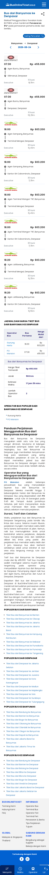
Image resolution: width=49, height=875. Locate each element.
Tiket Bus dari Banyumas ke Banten (22, 615)
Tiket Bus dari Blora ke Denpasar (21, 776)
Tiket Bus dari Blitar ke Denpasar (21, 772)
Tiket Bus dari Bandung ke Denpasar (23, 760)
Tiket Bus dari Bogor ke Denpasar (21, 779)
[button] (7, 870)
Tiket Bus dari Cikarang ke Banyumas (23, 723)
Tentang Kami (9, 806)
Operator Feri (32, 813)
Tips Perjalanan (33, 823)
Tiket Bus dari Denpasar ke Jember (22, 671)
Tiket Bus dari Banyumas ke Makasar (23, 641)
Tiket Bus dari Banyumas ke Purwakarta (24, 645)
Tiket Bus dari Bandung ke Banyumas (23, 712)
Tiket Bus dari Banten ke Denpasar (22, 764)
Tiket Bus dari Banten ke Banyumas (22, 716)
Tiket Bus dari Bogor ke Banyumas (22, 719)
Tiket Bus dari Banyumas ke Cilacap (23, 618)
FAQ (4, 813)
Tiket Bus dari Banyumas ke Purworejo (24, 649)
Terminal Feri (32, 816)
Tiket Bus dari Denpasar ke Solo (21, 694)
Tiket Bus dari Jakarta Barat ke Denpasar (25, 787)
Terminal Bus (32, 809)
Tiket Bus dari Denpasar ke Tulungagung (25, 701)
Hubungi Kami (8, 809)
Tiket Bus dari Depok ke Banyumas (22, 735)
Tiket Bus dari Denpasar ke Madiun (22, 686)
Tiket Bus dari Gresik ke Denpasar (21, 783)
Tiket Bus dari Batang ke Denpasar (22, 768)
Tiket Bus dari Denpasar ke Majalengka (24, 690)
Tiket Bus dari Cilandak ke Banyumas (23, 727)
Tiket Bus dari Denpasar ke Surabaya (23, 698)
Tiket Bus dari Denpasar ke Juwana (22, 675)
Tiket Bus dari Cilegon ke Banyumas (23, 731)
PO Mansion (11, 352)
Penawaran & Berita (35, 819)
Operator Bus (32, 806)
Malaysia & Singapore (12, 837)
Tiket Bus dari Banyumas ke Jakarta (23, 622)
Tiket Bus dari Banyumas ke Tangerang (24, 653)
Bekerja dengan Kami (36, 846)
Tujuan (29, 826)
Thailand (6, 840)
